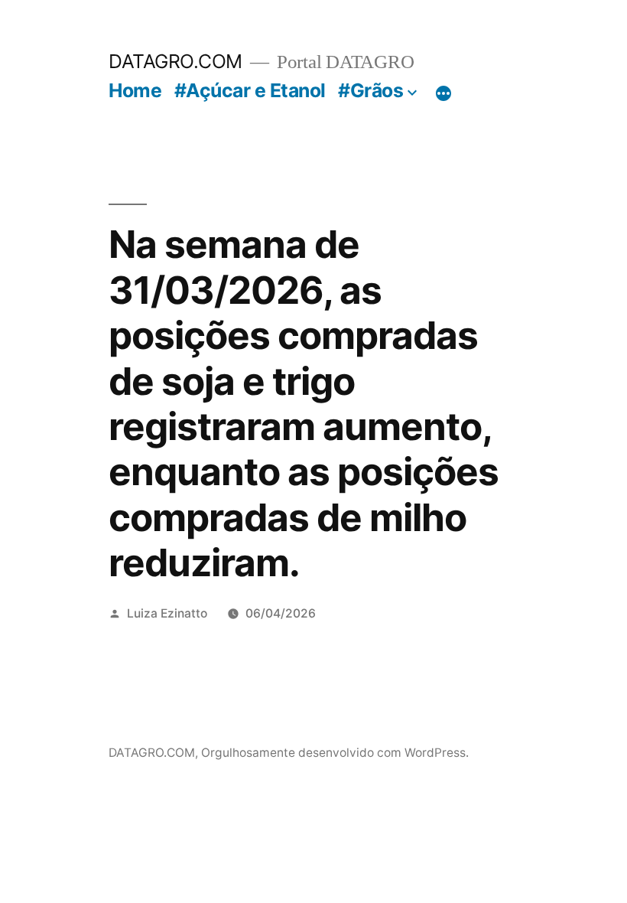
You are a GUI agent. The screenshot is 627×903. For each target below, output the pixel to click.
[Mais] (443, 93)
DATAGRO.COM (175, 61)
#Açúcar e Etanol (250, 90)
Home (135, 90)
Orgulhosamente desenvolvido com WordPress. (335, 752)
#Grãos (370, 90)
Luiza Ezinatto (167, 613)
